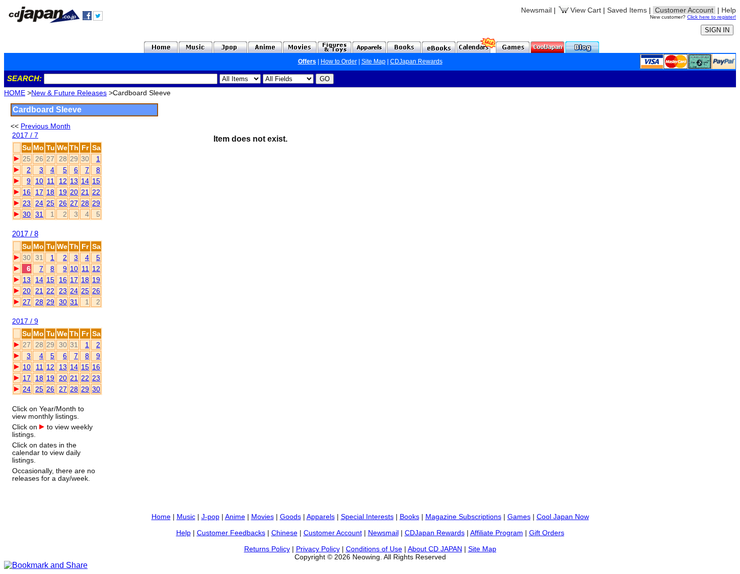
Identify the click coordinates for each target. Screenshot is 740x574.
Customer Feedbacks (231, 533)
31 (39, 214)
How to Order (339, 61)
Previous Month (45, 126)
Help (728, 10)
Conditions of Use (374, 549)
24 (39, 203)
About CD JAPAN (435, 549)
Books (409, 517)
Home (161, 517)
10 (39, 181)
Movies (262, 517)
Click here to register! (711, 17)
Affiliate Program (496, 533)
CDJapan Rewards (416, 61)
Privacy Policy (318, 549)
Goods (290, 517)
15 (96, 181)
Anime (235, 517)
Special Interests (367, 517)
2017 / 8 (25, 233)
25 (50, 203)
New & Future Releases (69, 93)
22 (96, 192)
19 (63, 192)
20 (74, 192)
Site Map (373, 61)
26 (63, 203)
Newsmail (536, 10)
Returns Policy (267, 549)
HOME (14, 93)
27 (74, 203)
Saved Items (627, 10)
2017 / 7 (25, 135)
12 (63, 181)
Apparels (321, 517)
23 (27, 203)
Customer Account (333, 533)
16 (27, 192)
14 (85, 181)
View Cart (585, 10)
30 (27, 214)
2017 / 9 (25, 321)
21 (85, 192)
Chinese (284, 533)
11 (50, 181)
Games (519, 517)
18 (50, 192)
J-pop (210, 517)
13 (74, 181)
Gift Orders (546, 533)
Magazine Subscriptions (463, 517)
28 (85, 203)
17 (39, 192)
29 (96, 203)
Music (186, 517)
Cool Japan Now (563, 517)
